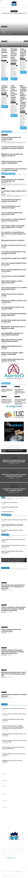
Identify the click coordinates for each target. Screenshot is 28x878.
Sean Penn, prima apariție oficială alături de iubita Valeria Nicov (13, 314)
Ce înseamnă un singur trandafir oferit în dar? (13, 192)
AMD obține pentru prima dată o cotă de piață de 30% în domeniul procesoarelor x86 (13, 674)
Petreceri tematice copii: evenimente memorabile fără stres (12, 180)
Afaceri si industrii (4, 134)
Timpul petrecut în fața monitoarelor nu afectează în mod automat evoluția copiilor (14, 93)
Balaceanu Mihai (22, 60)
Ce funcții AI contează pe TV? (7, 511)
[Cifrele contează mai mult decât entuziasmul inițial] (14, 621)
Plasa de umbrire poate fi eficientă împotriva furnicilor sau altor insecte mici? (13, 546)
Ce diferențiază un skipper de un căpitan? (14, 258)
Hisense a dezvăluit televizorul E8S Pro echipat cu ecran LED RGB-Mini (14, 734)
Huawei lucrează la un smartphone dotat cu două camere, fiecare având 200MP (14, 741)
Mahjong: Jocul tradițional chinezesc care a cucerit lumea (14, 301)
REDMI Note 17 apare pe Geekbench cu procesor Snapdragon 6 (12, 761)
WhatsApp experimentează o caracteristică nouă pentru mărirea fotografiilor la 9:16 (14, 55)
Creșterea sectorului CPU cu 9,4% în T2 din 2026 (4, 89)
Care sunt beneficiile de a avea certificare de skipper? (10, 207)
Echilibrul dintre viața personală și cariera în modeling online (11, 162)
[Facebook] (14, 865)
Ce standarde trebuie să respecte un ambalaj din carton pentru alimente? (12, 147)
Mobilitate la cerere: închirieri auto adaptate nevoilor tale (12, 155)
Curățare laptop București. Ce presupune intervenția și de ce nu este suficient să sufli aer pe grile (14, 497)
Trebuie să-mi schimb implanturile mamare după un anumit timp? (13, 719)
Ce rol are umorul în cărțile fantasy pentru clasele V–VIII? (12, 213)
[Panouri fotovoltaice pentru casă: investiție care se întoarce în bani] (14, 461)
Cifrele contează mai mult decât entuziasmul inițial (11, 138)
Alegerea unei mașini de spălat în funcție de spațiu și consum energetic (12, 551)
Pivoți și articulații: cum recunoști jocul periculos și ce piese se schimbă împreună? (13, 747)
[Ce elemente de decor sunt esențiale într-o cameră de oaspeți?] (14, 490)
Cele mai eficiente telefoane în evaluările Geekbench (14, 695)
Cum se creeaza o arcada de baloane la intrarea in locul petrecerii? (13, 220)
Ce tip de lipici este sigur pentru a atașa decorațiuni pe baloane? (13, 252)
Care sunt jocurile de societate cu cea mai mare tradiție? (12, 308)
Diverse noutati (4, 26)
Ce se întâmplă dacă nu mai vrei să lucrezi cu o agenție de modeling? (14, 169)
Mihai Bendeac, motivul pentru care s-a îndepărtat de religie (13, 327)
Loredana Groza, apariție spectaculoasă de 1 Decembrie (13, 321)
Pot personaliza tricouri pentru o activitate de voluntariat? (11, 200)
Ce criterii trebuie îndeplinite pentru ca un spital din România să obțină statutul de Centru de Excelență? (12, 524)
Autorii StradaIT (4, 61)
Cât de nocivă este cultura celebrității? (13, 276)
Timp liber (3, 177)
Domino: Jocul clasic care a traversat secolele (12, 295)
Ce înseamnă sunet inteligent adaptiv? (9, 502)
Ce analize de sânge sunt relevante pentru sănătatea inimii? (14, 520)
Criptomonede (22, 447)
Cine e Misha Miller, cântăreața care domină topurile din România (12, 334)
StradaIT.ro (18, 871)
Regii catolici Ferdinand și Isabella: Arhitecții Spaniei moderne (11, 340)
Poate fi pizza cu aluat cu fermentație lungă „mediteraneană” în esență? (13, 226)
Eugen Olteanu (3, 194)
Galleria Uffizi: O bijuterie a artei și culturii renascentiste (11, 282)
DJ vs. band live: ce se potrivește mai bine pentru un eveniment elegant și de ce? (13, 234)
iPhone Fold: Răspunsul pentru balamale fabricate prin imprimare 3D (13, 754)
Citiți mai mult (3, 79)
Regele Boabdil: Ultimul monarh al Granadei (11, 347)
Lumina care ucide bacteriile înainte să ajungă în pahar (23, 53)
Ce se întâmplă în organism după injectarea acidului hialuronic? (12, 530)
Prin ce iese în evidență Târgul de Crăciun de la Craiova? (13, 264)
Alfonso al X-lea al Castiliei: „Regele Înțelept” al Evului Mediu (12, 353)
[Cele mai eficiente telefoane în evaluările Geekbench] (14, 686)
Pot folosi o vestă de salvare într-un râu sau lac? (13, 246)
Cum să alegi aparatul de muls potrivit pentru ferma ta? (14, 534)
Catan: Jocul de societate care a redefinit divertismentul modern (14, 288)
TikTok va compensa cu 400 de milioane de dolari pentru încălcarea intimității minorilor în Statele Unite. (13, 609)
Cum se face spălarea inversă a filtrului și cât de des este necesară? (13, 540)
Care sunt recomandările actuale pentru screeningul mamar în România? (14, 514)
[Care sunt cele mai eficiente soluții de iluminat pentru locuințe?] (14, 475)
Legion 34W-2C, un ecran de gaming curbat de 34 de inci (14, 708)
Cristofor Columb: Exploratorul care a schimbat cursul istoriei (12, 360)
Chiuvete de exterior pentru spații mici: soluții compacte (14, 714)
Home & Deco (14, 458)
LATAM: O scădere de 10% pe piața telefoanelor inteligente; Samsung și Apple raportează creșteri (12, 652)
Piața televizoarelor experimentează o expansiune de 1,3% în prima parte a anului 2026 (13, 587)
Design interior (14, 486)
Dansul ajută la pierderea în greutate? (13, 240)
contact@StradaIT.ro (10, 857)
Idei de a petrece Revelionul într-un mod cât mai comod (13, 270)
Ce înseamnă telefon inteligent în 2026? (9, 507)
